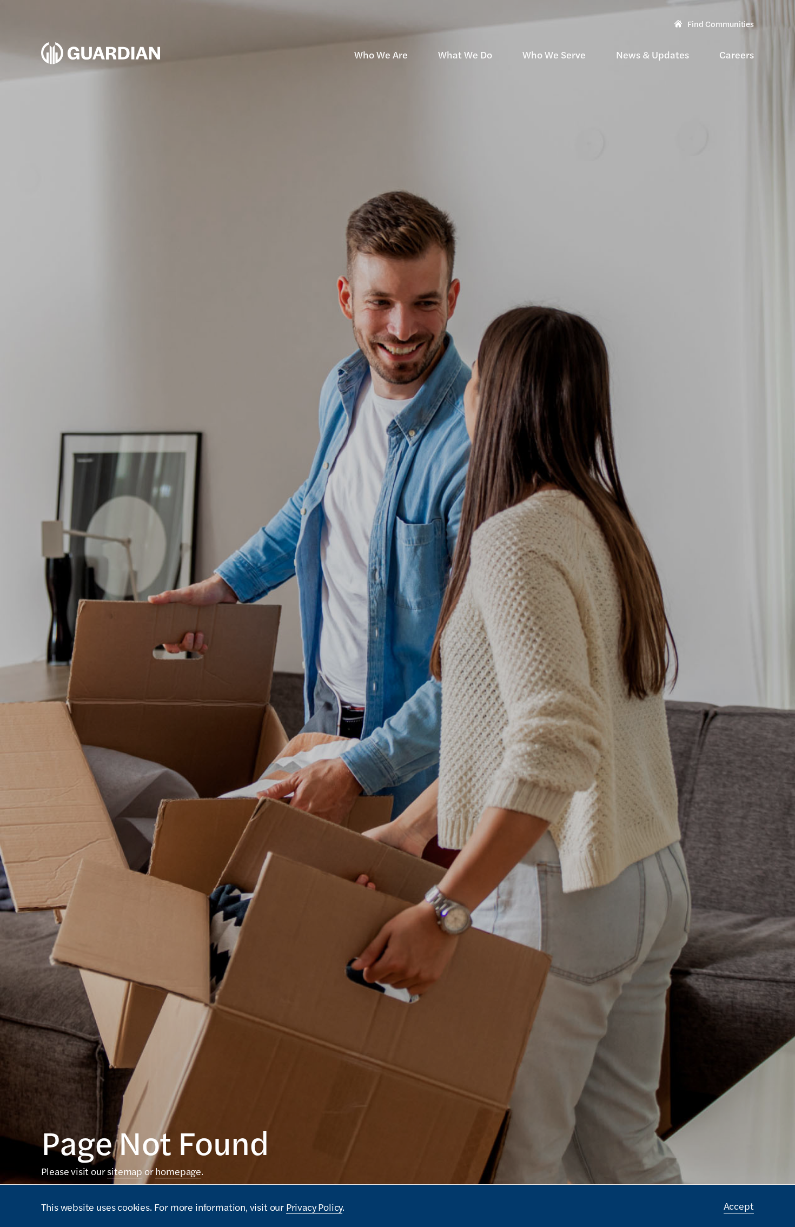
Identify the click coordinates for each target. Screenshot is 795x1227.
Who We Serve (554, 54)
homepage (178, 1171)
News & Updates (652, 54)
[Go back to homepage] (100, 53)
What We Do (465, 54)
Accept (739, 1205)
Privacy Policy (314, 1206)
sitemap (124, 1171)
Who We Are (381, 54)
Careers (736, 54)
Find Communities (714, 25)
